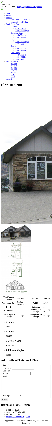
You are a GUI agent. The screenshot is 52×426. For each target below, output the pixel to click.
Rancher (14, 46)
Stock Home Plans (13, 24)
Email (5, 376)
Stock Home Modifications (21, 20)
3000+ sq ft (19, 44)
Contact (9, 79)
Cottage (14, 26)
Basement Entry (17, 33)
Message (6, 396)
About (8, 15)
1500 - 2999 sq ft (22, 31)
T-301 (13, 75)
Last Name (7, 371)
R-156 (13, 72)
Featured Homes (12, 61)
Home (8, 13)
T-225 (13, 77)
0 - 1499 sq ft (20, 29)
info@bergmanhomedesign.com (29, 7)
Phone (5, 373)
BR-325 (14, 68)
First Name (7, 368)
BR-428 (14, 64)
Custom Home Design (19, 22)
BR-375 (14, 70)
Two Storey (15, 53)
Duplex (13, 39)
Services (9, 18)
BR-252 (14, 66)
